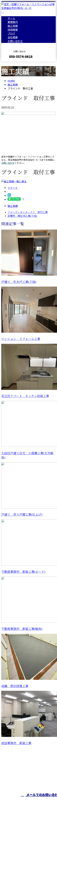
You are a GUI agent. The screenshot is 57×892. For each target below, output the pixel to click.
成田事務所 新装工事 (16, 743)
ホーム (11, 18)
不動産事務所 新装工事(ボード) (23, 571)
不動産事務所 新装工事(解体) (21, 629)
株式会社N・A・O (12, 845)
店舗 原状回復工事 (14, 686)
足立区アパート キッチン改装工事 (25, 396)
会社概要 (13, 37)
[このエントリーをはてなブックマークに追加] (9, 195)
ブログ (11, 33)
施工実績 (13, 26)
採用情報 (13, 29)
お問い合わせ (15, 41)
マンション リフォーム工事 (20, 339)
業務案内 (13, 22)
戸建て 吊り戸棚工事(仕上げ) (21, 514)
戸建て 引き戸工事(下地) (18, 282)
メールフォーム (12, 63)
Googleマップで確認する (16, 862)
